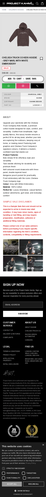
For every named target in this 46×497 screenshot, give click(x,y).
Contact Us (8, 330)
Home (4, 10)
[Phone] (32, 3)
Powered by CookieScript (23, 494)
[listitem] (11, 247)
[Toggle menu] (3, 3)
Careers (29, 340)
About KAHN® (30, 327)
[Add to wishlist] (41, 58)
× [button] (43, 445)
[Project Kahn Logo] (19, 3)
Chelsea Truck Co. (33, 331)
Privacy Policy (9, 355)
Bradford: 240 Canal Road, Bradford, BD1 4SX (34, 361)
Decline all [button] (33, 484)
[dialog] (23, 469)
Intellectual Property (8, 359)
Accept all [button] (12, 484)
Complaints (8, 337)
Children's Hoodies (16, 10)
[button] (23, 35)
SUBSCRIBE (23, 314)
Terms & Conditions (11, 351)
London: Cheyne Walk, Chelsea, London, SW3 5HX (32, 353)
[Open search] (37, 3)
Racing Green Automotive (31, 335)
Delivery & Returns (11, 334)
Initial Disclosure (11, 364)
